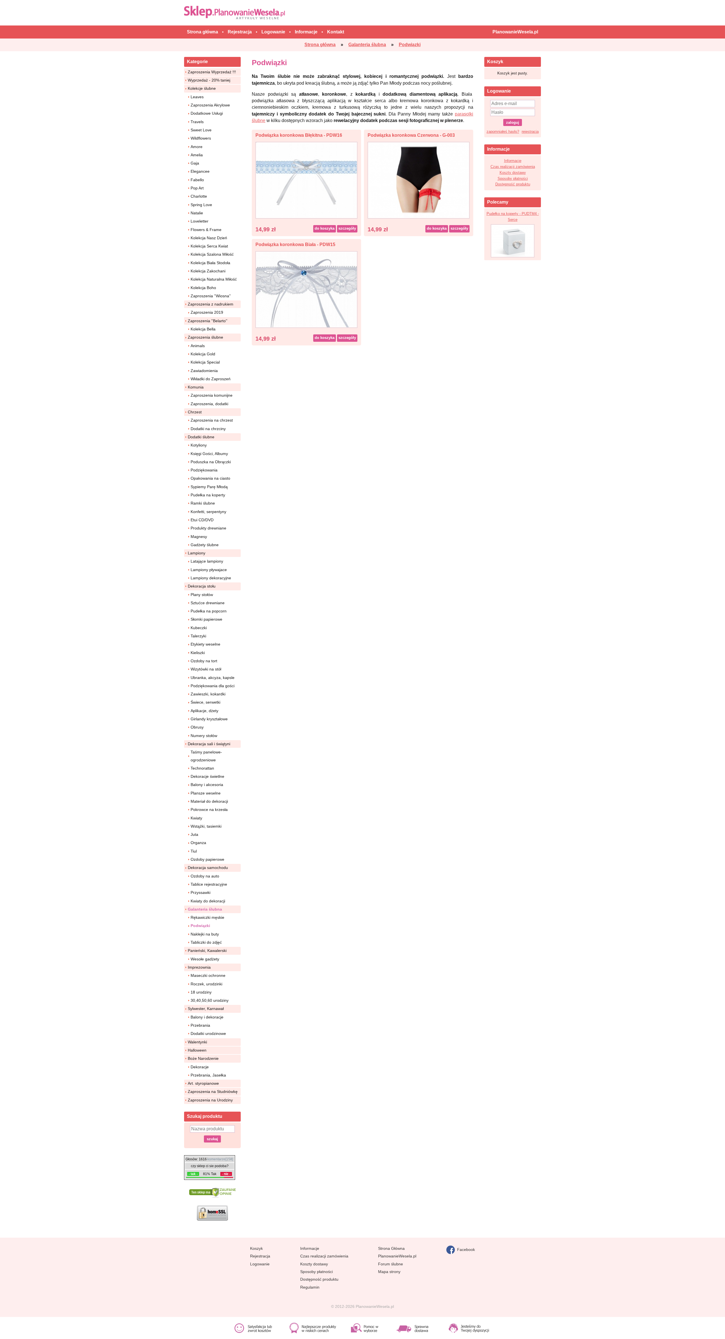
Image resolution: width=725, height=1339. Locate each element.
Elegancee (200, 171)
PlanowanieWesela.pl (397, 1256)
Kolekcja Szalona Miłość (212, 254)
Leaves (197, 97)
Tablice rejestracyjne (209, 884)
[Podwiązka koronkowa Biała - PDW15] (306, 289)
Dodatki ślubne (201, 437)
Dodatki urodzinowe (208, 1033)
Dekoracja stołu (202, 586)
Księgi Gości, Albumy (209, 453)
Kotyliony (199, 445)
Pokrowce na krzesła (209, 809)
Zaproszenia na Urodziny (210, 1100)
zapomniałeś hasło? (503, 131)
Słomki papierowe (206, 619)
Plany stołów (202, 594)
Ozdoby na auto (205, 876)
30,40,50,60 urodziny (210, 1000)
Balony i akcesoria (207, 784)
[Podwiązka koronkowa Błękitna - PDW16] (306, 180)
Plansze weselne (206, 793)
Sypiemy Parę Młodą (209, 486)
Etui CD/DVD (202, 520)
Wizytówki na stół (206, 669)
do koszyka (324, 228)
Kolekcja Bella (203, 329)
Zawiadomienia (204, 370)
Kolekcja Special (205, 362)
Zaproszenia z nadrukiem (210, 304)
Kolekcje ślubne (202, 88)
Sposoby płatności (513, 178)
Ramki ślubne (203, 503)
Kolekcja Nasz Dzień (209, 238)
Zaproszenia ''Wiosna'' (211, 296)
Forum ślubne (390, 1264)
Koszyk (256, 1248)
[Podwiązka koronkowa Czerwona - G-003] (419, 180)
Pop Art (197, 188)
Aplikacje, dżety (204, 710)
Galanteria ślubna (205, 909)
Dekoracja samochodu (208, 867)
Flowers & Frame (206, 229)
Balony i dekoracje (207, 1017)
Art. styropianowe (203, 1083)
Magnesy (199, 536)
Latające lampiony (207, 561)
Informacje (512, 161)
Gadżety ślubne (205, 545)
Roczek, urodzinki (206, 984)
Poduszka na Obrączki (211, 462)
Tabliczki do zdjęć (206, 942)
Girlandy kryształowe (209, 719)
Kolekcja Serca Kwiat (209, 246)
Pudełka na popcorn (209, 611)
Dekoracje (200, 1067)
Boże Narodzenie (203, 1058)
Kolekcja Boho (203, 287)
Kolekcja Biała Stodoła (210, 262)
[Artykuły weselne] (235, 12)
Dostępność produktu (512, 184)
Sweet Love (201, 130)
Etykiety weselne (205, 644)
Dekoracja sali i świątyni (209, 744)
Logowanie (260, 1264)
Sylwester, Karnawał (206, 1008)
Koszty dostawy (513, 172)
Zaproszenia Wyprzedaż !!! (212, 72)
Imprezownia (199, 967)
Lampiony (196, 553)
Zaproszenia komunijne (212, 395)
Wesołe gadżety (205, 959)
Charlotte (199, 196)
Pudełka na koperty (208, 495)
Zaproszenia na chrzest (212, 420)
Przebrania (200, 1025)
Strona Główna (391, 1248)
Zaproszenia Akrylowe (210, 105)
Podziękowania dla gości (212, 686)
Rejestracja (260, 1256)
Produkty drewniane (208, 528)
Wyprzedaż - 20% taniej (209, 80)
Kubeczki (199, 627)
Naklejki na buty (205, 934)
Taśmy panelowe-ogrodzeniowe (206, 756)
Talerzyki (198, 636)
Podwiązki (200, 925)
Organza (198, 842)
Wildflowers (201, 138)
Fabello (197, 180)
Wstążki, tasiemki (206, 826)
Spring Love (201, 204)
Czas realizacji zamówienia (513, 167)
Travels (197, 121)
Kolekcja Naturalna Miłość (214, 279)
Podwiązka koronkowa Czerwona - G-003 (411, 135)
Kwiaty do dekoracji (208, 901)
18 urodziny (201, 992)
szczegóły (347, 228)
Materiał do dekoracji (209, 801)
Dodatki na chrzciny (208, 428)
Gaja (195, 163)
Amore (196, 146)
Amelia (197, 155)
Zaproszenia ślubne (205, 337)
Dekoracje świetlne (207, 776)
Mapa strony (389, 1271)
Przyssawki (200, 892)
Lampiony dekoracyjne (211, 578)
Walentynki (197, 1042)
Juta (194, 834)
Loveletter (199, 221)
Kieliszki (198, 652)
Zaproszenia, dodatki (209, 404)
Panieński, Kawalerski (207, 950)
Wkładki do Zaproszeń (211, 379)
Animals (198, 345)
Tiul (194, 851)
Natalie (197, 213)
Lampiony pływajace (209, 569)
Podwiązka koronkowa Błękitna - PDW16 (298, 135)
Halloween (197, 1050)
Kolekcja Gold (203, 354)
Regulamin (309, 1287)
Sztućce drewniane (208, 603)
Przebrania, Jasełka (208, 1075)
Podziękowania (204, 470)
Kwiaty (196, 818)
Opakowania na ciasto (210, 478)
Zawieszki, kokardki (208, 694)
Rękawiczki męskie (207, 917)
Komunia (196, 387)
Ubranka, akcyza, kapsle (212, 677)
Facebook (465, 1249)
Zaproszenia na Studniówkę (213, 1091)
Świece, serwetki (205, 702)
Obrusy (197, 727)
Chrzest (195, 412)
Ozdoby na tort (204, 661)
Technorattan (202, 768)
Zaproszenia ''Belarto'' (207, 321)
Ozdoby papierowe (207, 859)
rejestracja (530, 131)
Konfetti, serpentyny (208, 511)
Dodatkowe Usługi (207, 113)
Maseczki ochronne (208, 975)
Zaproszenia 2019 (207, 312)
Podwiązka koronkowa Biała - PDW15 (295, 244)
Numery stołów (204, 735)
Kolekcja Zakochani (208, 271)
